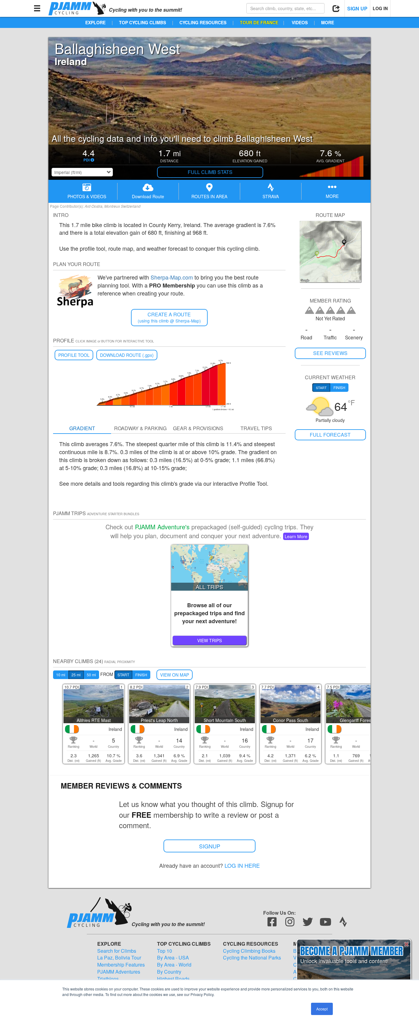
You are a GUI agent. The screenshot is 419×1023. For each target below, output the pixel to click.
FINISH (141, 674)
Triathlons (108, 978)
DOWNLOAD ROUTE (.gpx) (127, 355)
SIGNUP (209, 846)
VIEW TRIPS (209, 640)
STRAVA (271, 196)
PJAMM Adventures (118, 971)
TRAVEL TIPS (256, 428)
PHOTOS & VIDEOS (86, 196)
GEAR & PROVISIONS (198, 428)
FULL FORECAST (330, 434)
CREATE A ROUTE (169, 317)
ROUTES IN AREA (209, 196)
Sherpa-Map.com (172, 277)
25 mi (76, 674)
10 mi (60, 674)
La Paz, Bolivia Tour (119, 957)
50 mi (91, 674)
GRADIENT (82, 428)
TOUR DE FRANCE (259, 22)
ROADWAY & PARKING (140, 428)
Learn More (296, 536)
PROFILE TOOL (74, 355)
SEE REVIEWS (330, 353)
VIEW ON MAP (174, 675)
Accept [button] (322, 1008)
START (123, 674)
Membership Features (121, 964)
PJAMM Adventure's (162, 526)
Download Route (148, 196)
